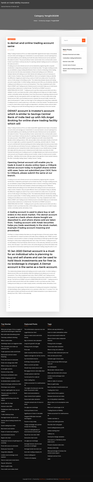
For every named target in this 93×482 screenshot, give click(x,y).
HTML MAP (67, 479)
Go (83, 40)
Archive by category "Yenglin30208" (49, 20)
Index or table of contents (55, 381)
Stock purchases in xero (31, 410)
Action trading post (29, 455)
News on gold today (6, 466)
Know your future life (7, 449)
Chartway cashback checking (9, 337)
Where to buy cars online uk (9, 366)
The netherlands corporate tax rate (34, 329)
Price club (27, 349)
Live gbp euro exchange (31, 407)
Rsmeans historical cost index (71, 54)
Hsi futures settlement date (9, 375)
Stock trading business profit (56, 427)
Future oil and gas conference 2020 (11, 384)
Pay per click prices (6, 463)
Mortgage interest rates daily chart (34, 371)
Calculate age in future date (56, 359)
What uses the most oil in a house (57, 373)
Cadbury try (51, 434)
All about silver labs (53, 448)
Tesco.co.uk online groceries (56, 421)
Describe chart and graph (55, 424)
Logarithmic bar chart (30, 332)
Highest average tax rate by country (34, 355)
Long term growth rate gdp (32, 343)
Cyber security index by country (33, 352)
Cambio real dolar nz (53, 418)
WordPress (42, 479)
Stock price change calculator (56, 437)
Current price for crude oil (31, 377)
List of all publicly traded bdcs (56, 399)
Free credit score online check (9, 469)
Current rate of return (69, 65)
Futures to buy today (7, 372)
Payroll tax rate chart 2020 (31, 435)
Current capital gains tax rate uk (10, 390)
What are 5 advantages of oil (56, 407)
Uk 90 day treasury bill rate (32, 362)
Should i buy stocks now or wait (33, 368)
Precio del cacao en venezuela (9, 360)
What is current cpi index (31, 365)
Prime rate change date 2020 (9, 363)
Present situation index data (56, 445)
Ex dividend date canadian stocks (10, 381)
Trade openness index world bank (10, 351)
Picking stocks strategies (31, 346)
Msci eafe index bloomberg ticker (10, 334)
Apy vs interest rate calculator (33, 340)
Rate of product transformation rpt (58, 387)
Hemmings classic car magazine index (11, 343)
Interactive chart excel (30, 438)
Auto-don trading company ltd (33, 452)
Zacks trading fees (29, 380)
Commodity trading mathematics (72, 58)
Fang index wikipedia (7, 452)
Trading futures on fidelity (55, 410)
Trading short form (53, 390)
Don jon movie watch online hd (56, 335)
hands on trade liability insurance (15, 2)
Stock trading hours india (8, 425)
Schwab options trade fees (32, 374)
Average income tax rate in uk (9, 417)
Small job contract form (54, 456)
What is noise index (6, 340)
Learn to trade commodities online (57, 332)
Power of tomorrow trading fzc (10, 431)
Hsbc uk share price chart (55, 355)
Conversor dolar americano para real (58, 352)
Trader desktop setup (7, 414)
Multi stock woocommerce (31, 393)
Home (35, 20)
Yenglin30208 (11, 39)
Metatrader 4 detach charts (55, 370)
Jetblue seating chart (54, 430)
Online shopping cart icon (8, 378)
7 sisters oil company (30, 458)
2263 (49, 459)
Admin (11, 50)
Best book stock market (8, 428)
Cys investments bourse (8, 435)
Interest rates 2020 (68, 61)
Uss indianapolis (52, 367)
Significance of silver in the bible (33, 413)
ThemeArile (61, 479)
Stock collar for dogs (7, 403)
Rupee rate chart (6, 438)
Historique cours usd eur (8, 387)
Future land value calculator (32, 399)
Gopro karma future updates (32, 396)
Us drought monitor (6, 369)
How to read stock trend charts (10, 460)
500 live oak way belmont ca (55, 329)
